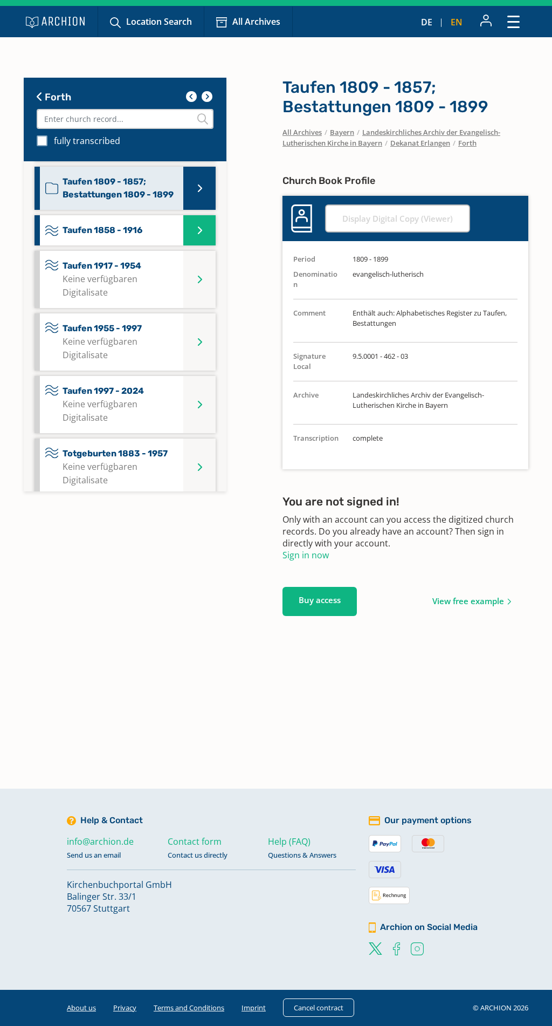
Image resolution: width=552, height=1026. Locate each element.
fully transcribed (87, 141)
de (426, 22)
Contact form (195, 841)
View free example (468, 601)
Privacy (124, 1008)
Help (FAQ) (289, 841)
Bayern (342, 132)
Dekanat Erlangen (420, 143)
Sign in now (305, 555)
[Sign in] (486, 21)
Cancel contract (318, 1008)
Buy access (320, 599)
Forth (57, 97)
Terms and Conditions (189, 1008)
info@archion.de (100, 841)
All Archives (256, 22)
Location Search (159, 22)
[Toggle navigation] (513, 21)
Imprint (254, 1008)
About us (81, 1008)
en (457, 22)
